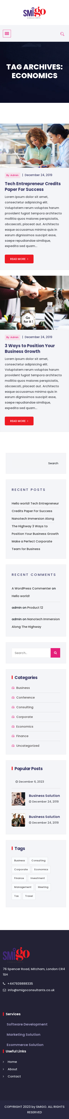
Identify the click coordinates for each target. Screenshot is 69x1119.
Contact (14, 1076)
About (12, 1069)
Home (12, 1062)
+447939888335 (20, 983)
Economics (24, 726)
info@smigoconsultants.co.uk (31, 990)
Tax (16, 896)
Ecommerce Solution (25, 1044)
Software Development (27, 1024)
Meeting (43, 887)
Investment (37, 878)
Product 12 (35, 607)
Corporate (24, 717)
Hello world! (21, 503)
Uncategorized (27, 746)
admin (14, 175)
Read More (18, 259)
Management (22, 887)
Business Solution (44, 795)
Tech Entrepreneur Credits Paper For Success (33, 186)
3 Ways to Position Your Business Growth (30, 348)
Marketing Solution (23, 1034)
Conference (25, 697)
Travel (29, 896)
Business (23, 688)
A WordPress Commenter (31, 588)
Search (53, 463)
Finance (22, 736)
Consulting (24, 707)
